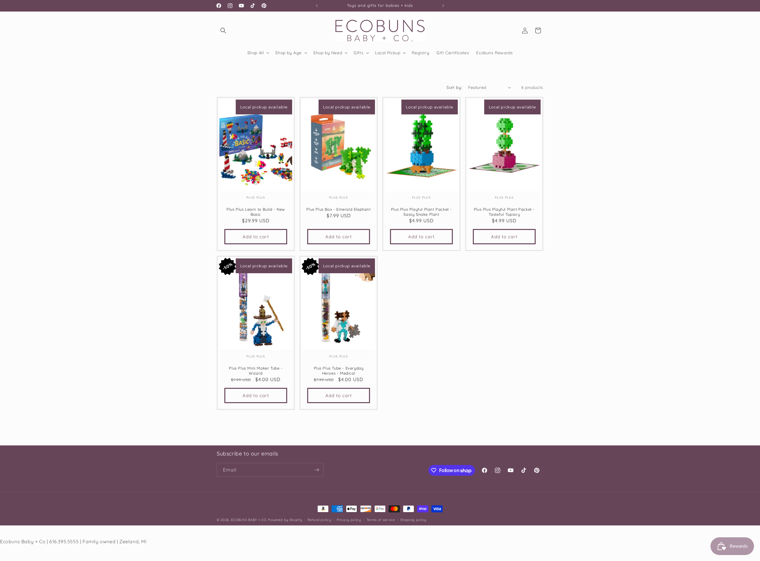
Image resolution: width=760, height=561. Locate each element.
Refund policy (319, 520)
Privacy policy (349, 520)
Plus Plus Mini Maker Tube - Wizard (255, 370)
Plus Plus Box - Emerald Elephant (338, 209)
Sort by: (454, 87)
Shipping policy (413, 520)
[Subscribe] (316, 470)
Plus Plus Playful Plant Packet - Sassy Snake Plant (421, 212)
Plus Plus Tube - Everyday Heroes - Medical (339, 370)
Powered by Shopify (285, 520)
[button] (223, 30)
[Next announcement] (443, 5)
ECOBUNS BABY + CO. (249, 520)
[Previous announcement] (316, 5)
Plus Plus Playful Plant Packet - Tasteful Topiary (504, 212)
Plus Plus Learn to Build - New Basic (256, 212)
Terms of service (381, 520)
